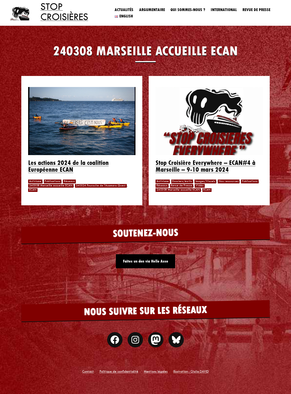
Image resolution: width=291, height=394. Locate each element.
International (224, 9)
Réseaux (69, 181)
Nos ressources (229, 181)
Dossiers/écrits (182, 181)
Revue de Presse (256, 9)
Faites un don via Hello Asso (145, 261)
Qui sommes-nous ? (187, 9)
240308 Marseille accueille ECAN (50, 185)
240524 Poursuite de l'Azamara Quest (101, 185)
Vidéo (200, 185)
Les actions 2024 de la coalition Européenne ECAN (68, 166)
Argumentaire (152, 9)
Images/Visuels (205, 181)
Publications (52, 181)
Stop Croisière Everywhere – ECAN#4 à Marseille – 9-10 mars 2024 (205, 166)
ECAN (32, 190)
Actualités (124, 9)
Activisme (35, 181)
